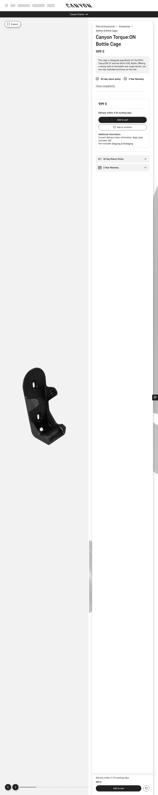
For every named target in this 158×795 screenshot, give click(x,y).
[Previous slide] (8, 787)
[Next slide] (15, 787)
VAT (110, 140)
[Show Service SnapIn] (155, 397)
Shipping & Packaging (122, 143)
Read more (138, 137)
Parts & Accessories (105, 26)
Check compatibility (105, 86)
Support (51, 5)
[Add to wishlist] (146, 788)
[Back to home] (79, 5)
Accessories (124, 26)
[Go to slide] (45, 787)
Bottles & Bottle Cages (107, 30)
